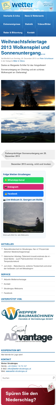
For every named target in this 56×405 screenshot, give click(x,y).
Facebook (8, 293)
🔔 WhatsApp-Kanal (15, 180)
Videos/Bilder (44, 23)
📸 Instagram (11, 186)
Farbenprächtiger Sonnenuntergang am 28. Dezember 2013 (26, 155)
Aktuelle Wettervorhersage (15, 279)
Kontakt (31, 32)
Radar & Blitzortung (12, 32)
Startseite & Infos (11, 15)
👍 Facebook (11, 193)
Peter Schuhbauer (47, 58)
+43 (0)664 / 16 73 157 (17, 366)
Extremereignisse (11, 23)
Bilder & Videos (19, 61)
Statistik (29, 23)
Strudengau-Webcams (13, 288)
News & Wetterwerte (34, 15)
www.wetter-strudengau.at (16, 371)
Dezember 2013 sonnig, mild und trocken (31, 163)
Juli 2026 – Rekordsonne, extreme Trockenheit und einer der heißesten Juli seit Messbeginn (28, 267)
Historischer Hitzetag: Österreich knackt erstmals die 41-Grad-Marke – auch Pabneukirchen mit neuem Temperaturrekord (27, 259)
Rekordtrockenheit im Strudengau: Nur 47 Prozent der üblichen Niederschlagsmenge (26, 250)
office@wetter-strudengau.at (19, 368)
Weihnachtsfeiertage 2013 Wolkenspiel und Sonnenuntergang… (25, 47)
